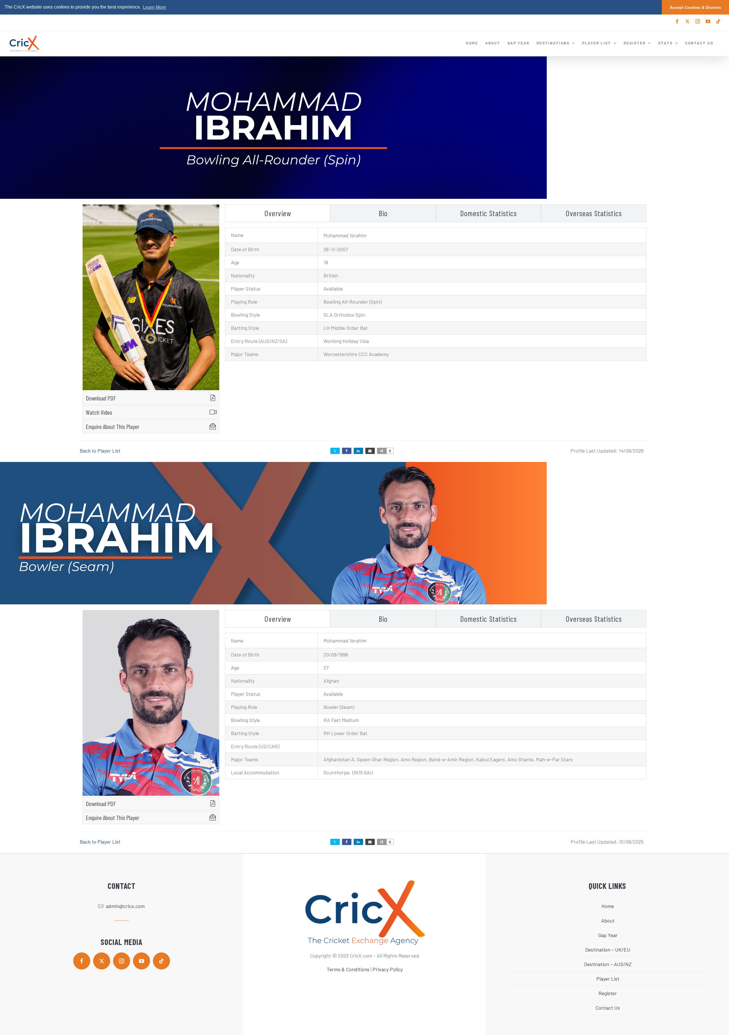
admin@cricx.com (125, 906)
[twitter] (101, 960)
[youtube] (141, 960)
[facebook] (81, 960)
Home (607, 906)
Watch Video (99, 412)
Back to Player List (100, 450)
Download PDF (101, 398)
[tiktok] (161, 960)
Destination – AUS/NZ (608, 964)
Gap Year (608, 935)
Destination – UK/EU (607, 949)
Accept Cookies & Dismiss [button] (695, 7)
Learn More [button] (154, 7)
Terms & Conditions (348, 969)
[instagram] (121, 960)
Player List (607, 978)
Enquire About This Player (112, 426)
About (608, 920)
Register (608, 993)
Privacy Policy (387, 969)
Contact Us (607, 1008)
